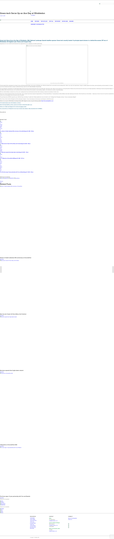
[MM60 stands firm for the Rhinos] (1, 269)
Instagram (11, 106)
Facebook (11, 108)
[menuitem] (32, 21)
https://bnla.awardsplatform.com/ (47, 100)
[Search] (83, 24)
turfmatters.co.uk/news (16, 102)
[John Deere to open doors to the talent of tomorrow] (113, 269)
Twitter (6, 106)
